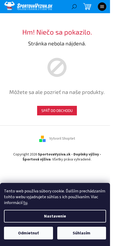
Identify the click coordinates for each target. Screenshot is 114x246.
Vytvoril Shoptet (62, 138)
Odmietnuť (28, 233)
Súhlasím (81, 233)
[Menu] (102, 6)
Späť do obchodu (57, 110)
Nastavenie (55, 216)
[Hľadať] (74, 6)
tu (25, 203)
